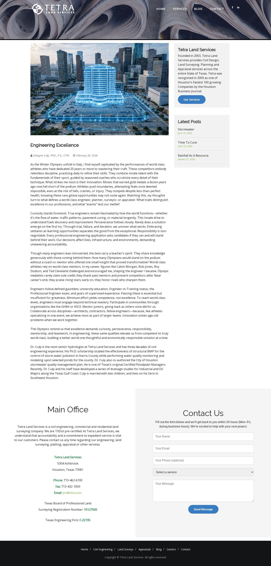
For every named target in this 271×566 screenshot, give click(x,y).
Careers (171, 549)
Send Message (203, 509)
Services (180, 9)
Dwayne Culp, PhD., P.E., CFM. (51, 155)
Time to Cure (187, 144)
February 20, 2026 (87, 155)
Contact (217, 9)
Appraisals (145, 549)
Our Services (192, 99)
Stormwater (186, 131)
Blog (198, 9)
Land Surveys (125, 549)
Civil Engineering (102, 549)
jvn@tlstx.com (72, 493)
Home (161, 9)
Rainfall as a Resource (193, 157)
